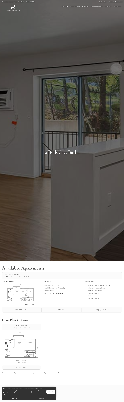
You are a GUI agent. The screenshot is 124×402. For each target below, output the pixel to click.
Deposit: (47, 290)
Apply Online (102, 2)
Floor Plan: (47, 293)
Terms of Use (15, 398)
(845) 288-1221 (30, 2)
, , (13, 2)
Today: (115, 2)
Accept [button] (50, 392)
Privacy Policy (42, 398)
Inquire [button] (61, 309)
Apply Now (101, 309)
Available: (47, 288)
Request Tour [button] (21, 309)
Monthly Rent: (49, 285)
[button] (21, 294)
